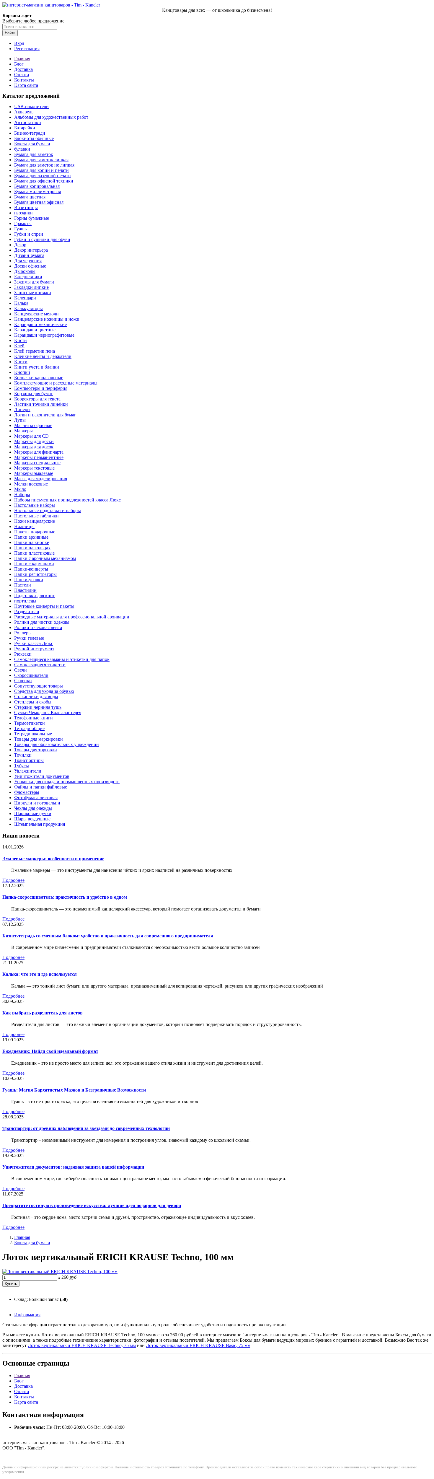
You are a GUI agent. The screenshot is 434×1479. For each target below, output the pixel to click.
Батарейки (24, 127)
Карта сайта (26, 85)
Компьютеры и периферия (40, 388)
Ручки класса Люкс (33, 643)
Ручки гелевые (29, 638)
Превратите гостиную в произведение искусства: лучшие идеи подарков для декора (91, 1205)
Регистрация (27, 48)
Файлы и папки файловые (40, 786)
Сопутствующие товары (38, 685)
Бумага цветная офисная (38, 202)
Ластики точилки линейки (41, 404)
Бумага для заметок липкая (41, 159)
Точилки (23, 755)
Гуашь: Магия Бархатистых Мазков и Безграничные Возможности (74, 1089)
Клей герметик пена (34, 351)
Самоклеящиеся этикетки (40, 664)
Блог (19, 63)
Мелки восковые (31, 483)
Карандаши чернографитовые (44, 335)
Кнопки (22, 372)
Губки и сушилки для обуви (42, 239)
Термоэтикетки (29, 723)
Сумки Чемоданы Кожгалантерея (47, 712)
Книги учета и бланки (36, 366)
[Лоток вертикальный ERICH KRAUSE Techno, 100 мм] (60, 1271)
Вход (19, 43)
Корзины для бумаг (33, 393)
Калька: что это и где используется (39, 974)
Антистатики (27, 122)
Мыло (20, 489)
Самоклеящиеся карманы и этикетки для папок (62, 659)
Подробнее (13, 880)
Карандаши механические (40, 324)
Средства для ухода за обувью (44, 691)
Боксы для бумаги (32, 143)
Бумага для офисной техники (43, 180)
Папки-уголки (28, 579)
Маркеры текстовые (34, 467)
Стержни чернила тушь (37, 707)
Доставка (23, 69)
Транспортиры (29, 760)
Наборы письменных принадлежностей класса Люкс (67, 499)
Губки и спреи (28, 234)
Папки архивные (31, 537)
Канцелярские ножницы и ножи (46, 319)
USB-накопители (31, 106)
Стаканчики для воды (36, 696)
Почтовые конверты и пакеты (44, 606)
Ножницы (24, 526)
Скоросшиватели (31, 675)
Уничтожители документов (41, 776)
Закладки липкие (31, 287)
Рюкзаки (23, 654)
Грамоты (23, 223)
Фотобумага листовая (36, 797)
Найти (10, 33)
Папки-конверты (31, 568)
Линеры (22, 409)
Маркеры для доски (34, 441)
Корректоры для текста (37, 398)
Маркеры (23, 430)
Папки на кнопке (31, 542)
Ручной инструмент (34, 648)
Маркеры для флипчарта (38, 452)
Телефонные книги (33, 717)
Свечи (20, 669)
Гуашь (20, 228)
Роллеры (23, 632)
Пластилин (25, 590)
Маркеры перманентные (38, 457)
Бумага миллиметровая (37, 191)
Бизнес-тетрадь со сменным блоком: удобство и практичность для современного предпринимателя (107, 935)
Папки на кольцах (32, 547)
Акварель (23, 111)
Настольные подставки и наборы (47, 510)
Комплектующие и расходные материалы (55, 382)
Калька (21, 303)
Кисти (20, 340)
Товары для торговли (35, 749)
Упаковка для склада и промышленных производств (67, 781)
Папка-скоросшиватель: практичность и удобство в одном (64, 897)
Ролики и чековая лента (38, 627)
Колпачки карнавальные (38, 377)
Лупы (20, 420)
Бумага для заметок (33, 154)
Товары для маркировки (38, 739)
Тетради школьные (33, 733)
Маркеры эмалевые (33, 473)
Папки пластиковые (34, 553)
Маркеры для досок (33, 446)
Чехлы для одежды (33, 808)
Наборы (22, 494)
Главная (22, 58)
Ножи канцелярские (34, 521)
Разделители (26, 611)
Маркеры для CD (31, 436)
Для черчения (28, 260)
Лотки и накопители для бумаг (45, 414)
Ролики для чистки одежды (41, 622)
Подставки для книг (34, 595)
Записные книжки (32, 292)
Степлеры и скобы (32, 701)
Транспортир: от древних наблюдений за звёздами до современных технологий (86, 1128)
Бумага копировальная (37, 186)
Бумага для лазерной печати (42, 175)
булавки (22, 149)
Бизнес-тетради (29, 133)
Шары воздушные (32, 818)
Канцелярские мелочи (36, 313)
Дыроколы (24, 271)
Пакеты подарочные (34, 531)
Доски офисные (30, 265)
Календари (25, 297)
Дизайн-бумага (29, 255)
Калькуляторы (28, 308)
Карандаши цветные (35, 329)
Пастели (22, 584)
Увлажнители (27, 770)
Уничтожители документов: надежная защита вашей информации (73, 1166)
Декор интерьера (31, 250)
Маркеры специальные (37, 462)
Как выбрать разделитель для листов (42, 1012)
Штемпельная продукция (39, 824)
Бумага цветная (29, 196)
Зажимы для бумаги (34, 281)
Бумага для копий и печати (41, 170)
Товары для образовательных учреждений (56, 744)
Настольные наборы (34, 505)
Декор (20, 244)
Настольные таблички (36, 515)
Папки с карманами (34, 563)
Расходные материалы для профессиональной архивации (71, 616)
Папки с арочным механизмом (45, 558)
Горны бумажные (31, 218)
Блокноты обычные (34, 138)
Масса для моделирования (40, 478)
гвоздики (23, 212)
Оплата (21, 74)
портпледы (25, 600)
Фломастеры (26, 792)
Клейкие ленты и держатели (42, 356)
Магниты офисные (33, 425)
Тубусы (21, 765)
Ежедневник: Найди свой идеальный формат (50, 1051)
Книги (20, 361)
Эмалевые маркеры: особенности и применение (53, 858)
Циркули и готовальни (37, 802)
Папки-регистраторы (35, 574)
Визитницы (26, 207)
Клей (19, 345)
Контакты (24, 79)
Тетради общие (29, 728)
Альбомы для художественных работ (51, 117)
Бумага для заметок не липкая (44, 164)
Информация (27, 1314)
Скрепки (23, 680)
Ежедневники (28, 276)
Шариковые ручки (32, 813)
